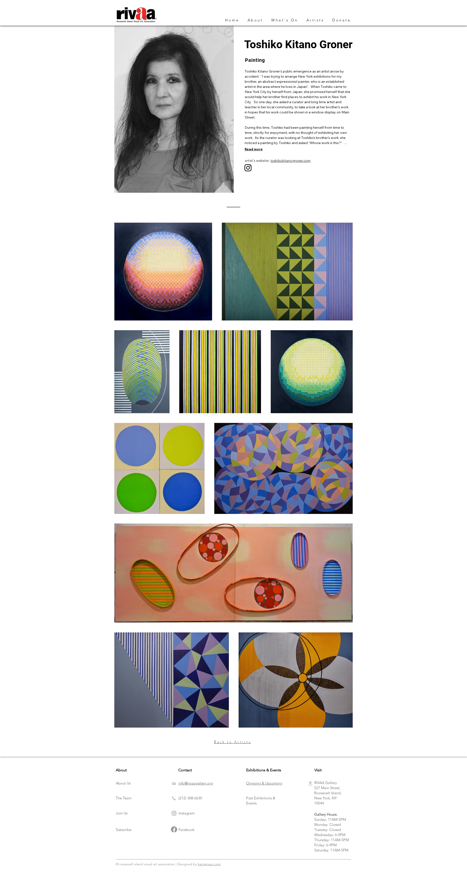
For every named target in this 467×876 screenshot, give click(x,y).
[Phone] (173, 798)
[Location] (310, 783)
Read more (254, 149)
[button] (284, 20)
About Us (123, 783)
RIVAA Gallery (325, 782)
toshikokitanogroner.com (290, 160)
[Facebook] (174, 829)
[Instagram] (248, 168)
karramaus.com (209, 864)
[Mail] (174, 783)
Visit (318, 770)
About (121, 770)
